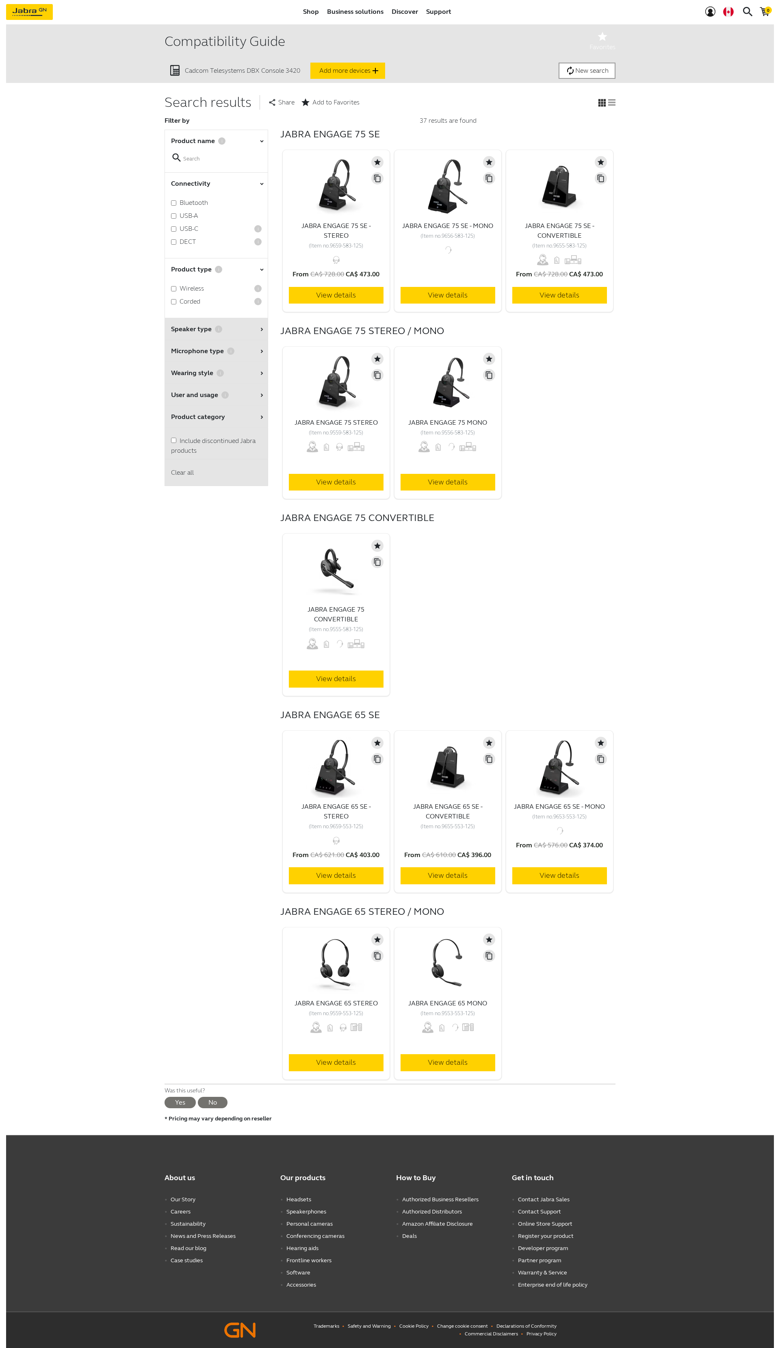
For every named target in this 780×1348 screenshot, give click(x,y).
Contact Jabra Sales (544, 1199)
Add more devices (349, 71)
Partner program (539, 1260)
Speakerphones (306, 1211)
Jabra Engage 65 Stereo (336, 1003)
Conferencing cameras (315, 1236)
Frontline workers (309, 1260)
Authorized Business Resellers (440, 1199)
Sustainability (188, 1223)
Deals (409, 1236)
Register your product (546, 1236)
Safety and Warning (369, 1326)
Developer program (543, 1248)
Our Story (183, 1199)
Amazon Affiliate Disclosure (437, 1223)
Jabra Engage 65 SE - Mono (559, 806)
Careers (181, 1211)
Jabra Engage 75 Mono (447, 422)
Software (298, 1272)
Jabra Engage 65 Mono (447, 1003)
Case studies (187, 1260)
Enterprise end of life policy (552, 1284)
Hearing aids (302, 1248)
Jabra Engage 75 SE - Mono (447, 226)
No (212, 1102)
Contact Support (539, 1211)
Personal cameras (309, 1223)
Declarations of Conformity (526, 1326)
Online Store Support (545, 1223)
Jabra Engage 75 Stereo (336, 422)
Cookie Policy (414, 1326)
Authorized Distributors (432, 1211)
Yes (180, 1102)
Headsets (298, 1199)
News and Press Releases (203, 1236)
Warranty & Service (542, 1272)
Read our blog (188, 1248)
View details (336, 295)
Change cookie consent (462, 1326)
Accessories (301, 1284)
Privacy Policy (541, 1334)
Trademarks (326, 1326)
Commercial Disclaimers (491, 1334)
